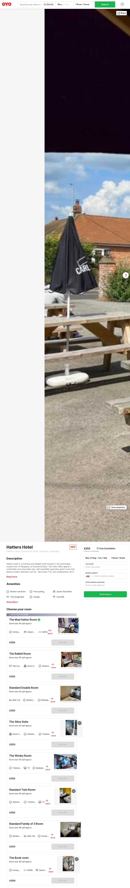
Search (105, 4)
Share (123, 13)
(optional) (95, 582)
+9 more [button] (53, 666)
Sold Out (63, 676)
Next (126, 275)
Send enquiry (105, 594)
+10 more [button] (50, 632)
